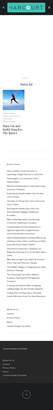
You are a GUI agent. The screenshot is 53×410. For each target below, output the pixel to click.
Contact (10, 313)
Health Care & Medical (11, 116)
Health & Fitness (9, 113)
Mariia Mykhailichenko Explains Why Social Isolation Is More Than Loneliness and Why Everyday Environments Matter (26, 241)
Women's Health (9, 121)
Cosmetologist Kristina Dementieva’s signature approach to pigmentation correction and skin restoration (23, 230)
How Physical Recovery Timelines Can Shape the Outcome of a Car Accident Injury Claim (26, 252)
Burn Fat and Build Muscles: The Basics (12, 129)
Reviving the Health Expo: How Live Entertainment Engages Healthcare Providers (23, 211)
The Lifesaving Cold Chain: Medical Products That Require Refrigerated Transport (23, 277)
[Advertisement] (26, 42)
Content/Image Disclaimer (19, 326)
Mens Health (7, 119)
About (9, 322)
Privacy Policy (13, 318)
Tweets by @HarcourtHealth (15, 349)
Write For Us (12, 309)
